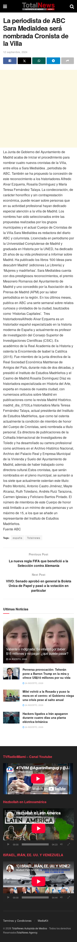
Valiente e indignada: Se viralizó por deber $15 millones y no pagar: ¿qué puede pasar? (37, 651)
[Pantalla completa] (69, 844)
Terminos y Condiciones (17, 921)
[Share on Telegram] (53, 60)
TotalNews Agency (27, 932)
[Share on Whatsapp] (39, 60)
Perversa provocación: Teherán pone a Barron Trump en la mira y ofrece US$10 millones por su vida (46, 673)
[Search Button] (72, 6)
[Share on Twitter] (24, 60)
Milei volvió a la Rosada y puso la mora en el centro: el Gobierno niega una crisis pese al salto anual (48, 695)
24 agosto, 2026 (17, 659)
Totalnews (33, 537)
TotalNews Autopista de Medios (29, 928)
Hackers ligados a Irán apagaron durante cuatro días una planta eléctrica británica (45, 718)
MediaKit (43, 921)
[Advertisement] (38, 109)
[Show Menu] (5, 6)
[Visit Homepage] (38, 6)
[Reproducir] (8, 844)
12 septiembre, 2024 (15, 52)
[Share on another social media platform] (67, 60)
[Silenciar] (61, 844)
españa (17, 537)
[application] (38, 828)
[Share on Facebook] (10, 60)
